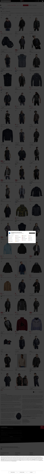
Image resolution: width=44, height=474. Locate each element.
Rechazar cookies (22, 472)
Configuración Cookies (41, 460)
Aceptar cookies (13, 472)
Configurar (31, 472)
